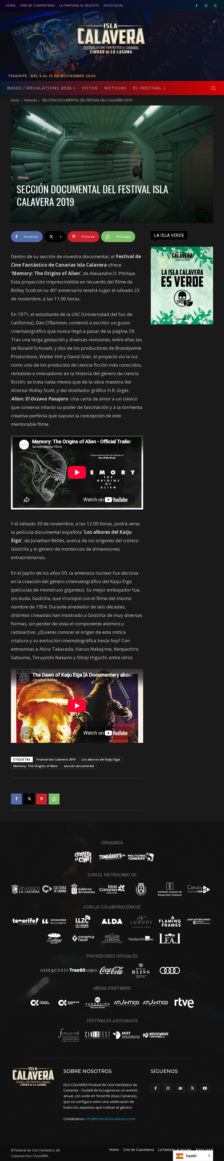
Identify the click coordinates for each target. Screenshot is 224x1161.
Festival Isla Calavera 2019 (55, 759)
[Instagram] (206, 6)
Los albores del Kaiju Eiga (100, 759)
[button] (213, 88)
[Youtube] (205, 1088)
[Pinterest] (41, 799)
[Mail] (180, 1088)
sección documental (79, 766)
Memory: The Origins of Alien (35, 766)
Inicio (15, 100)
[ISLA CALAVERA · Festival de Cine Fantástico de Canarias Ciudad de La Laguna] (146, 39)
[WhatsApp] (54, 799)
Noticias (30, 100)
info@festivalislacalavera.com (110, 1118)
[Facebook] (196, 6)
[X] (215, 6)
